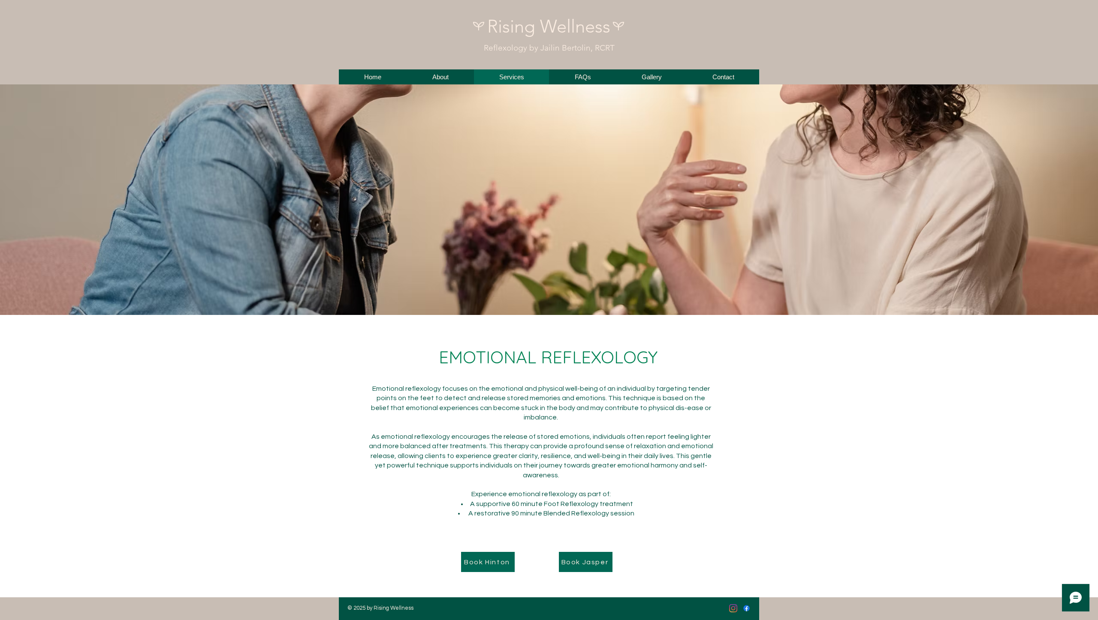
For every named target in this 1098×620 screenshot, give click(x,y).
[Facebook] (746, 608)
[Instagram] (733, 608)
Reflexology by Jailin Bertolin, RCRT (549, 48)
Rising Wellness (548, 26)
